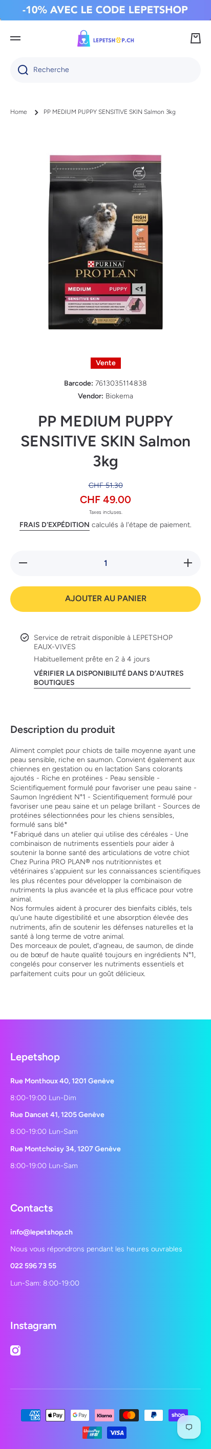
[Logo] (105, 38)
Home (18, 111)
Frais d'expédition (54, 524)
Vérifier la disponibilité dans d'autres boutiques (109, 678)
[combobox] (105, 70)
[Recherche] (19, 70)
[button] (196, 38)
